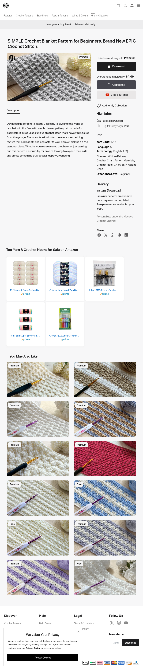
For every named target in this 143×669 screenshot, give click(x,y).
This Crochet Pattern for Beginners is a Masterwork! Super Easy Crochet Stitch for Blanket (39, 512)
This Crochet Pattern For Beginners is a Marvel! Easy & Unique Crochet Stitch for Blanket (105, 433)
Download (118, 66)
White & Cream (80, 15)
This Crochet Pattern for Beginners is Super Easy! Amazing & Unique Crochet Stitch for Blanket (105, 552)
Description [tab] (13, 110)
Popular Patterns (60, 15)
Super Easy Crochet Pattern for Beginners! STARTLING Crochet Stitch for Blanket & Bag (39, 591)
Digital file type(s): (113, 126)
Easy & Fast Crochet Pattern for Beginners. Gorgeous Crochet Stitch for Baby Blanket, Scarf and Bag (105, 472)
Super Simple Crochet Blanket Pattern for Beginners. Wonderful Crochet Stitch (105, 591)
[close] (78, 631)
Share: (100, 230)
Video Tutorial (119, 94)
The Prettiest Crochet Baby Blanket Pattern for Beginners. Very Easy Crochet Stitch (39, 472)
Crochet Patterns (24, 15)
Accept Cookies (43, 657)
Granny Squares (99, 15)
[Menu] (139, 5)
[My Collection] (65, 366)
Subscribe (130, 642)
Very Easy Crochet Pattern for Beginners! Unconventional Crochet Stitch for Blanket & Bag (105, 512)
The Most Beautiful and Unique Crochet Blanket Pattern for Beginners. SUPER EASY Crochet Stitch (39, 393)
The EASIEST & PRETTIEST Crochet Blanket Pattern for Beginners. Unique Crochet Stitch (39, 433)
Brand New (42, 15)
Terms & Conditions (84, 623)
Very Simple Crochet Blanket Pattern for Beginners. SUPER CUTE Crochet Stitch (105, 393)
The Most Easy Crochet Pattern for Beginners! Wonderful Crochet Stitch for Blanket (39, 552)
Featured (8, 15)
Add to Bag (118, 84)
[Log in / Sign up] (133, 5)
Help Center (45, 623)
